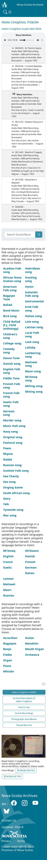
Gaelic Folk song (11, 403)
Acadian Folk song (12, 270)
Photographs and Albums (24, 719)
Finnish (30, 562)
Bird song (10, 316)
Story (6, 498)
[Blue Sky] (6, 811)
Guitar (29, 638)
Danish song (11, 363)
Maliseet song (31, 364)
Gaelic (7, 567)
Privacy (6, 841)
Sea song (9, 482)
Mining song (34, 391)
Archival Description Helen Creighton (23, 700)
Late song (32, 321)
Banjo (7, 649)
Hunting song (31, 279)
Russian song (12, 465)
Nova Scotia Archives (30, 4)
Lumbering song (33, 354)
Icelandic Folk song (32, 294)
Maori (7, 590)
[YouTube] (35, 803)
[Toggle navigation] (8, 12)
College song (12, 343)
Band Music (11, 310)
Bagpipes (9, 643)
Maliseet (9, 584)
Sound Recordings (24, 713)
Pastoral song (12, 442)
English (8, 556)
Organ (7, 660)
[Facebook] (14, 803)
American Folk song (10, 288)
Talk (6, 504)
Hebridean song (32, 270)
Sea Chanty (11, 476)
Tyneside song (13, 509)
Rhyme (8, 454)
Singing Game (13, 487)
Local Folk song (32, 334)
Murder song (12, 420)
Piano (7, 666)
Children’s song (10, 336)
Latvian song (34, 327)
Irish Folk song (31, 308)
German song (8, 413)
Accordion (10, 638)
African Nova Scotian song (12, 279)
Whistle (8, 671)
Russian (8, 595)
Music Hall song (14, 426)
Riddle (7, 459)
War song (9, 515)
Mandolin (31, 643)
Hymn (29, 286)
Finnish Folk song (11, 385)
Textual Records (24, 725)
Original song (12, 437)
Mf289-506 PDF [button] (27, 770)
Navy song (10, 431)
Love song (32, 342)
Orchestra (32, 655)
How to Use (24, 707)
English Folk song (11, 371)
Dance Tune (11, 358)
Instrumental (34, 301)
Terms (21, 841)
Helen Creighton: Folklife (24, 692)
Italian (29, 573)
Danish (30, 556)
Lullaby (30, 347)
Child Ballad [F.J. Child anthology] (11, 325)
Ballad (7, 305)
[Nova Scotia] (14, 834)
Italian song (33, 316)
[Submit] (38, 234)
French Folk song (11, 394)
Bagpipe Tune (9, 297)
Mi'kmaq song (31, 378)
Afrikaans (32, 551)
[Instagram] (25, 803)
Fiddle (7, 655)
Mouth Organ (34, 649)
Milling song (34, 386)
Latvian (8, 578)
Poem (7, 448)
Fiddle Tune (11, 378)
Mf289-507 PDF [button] (13, 776)
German (30, 567)
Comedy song (8, 350)
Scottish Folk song (16, 470)
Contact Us (9, 820)
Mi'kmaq (9, 551)
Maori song (33, 371)
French (8, 562)
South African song (16, 493)
